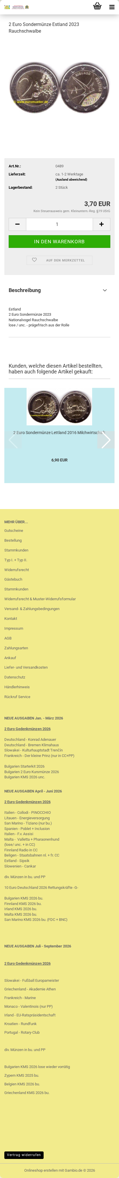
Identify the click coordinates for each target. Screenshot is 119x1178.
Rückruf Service (17, 697)
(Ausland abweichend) (71, 180)
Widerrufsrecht (16, 570)
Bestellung (13, 540)
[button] (17, 224)
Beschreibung (25, 290)
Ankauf (10, 658)
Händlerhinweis (17, 687)
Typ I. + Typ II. (15, 560)
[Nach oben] (103, 1169)
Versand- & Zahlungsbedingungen (32, 609)
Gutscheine (13, 530)
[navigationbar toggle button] (112, 7)
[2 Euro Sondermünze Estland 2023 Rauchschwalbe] (59, 83)
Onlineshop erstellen (41, 1170)
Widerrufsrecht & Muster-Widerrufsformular (40, 599)
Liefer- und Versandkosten (26, 667)
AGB (8, 638)
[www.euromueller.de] (14, 7)
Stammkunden (16, 550)
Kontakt (10, 618)
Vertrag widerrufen (24, 1155)
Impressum (13, 628)
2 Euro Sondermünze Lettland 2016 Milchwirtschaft (59, 432)
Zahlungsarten (16, 648)
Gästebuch (13, 579)
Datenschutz (14, 677)
